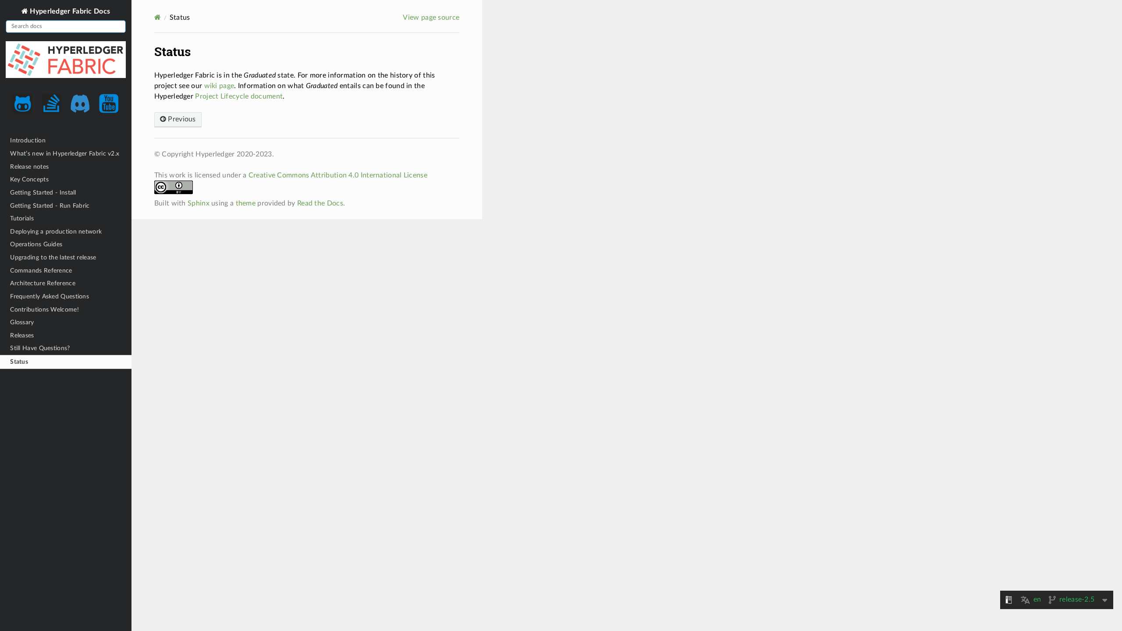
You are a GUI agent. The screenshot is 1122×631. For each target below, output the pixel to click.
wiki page (219, 85)
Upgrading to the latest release (53, 257)
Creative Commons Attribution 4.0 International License (338, 175)
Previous (181, 119)
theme (246, 203)
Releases (22, 335)
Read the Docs (320, 203)
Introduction (28, 140)
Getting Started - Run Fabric (49, 205)
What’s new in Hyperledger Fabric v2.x (64, 153)
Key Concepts (29, 179)
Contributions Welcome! (44, 309)
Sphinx (198, 203)
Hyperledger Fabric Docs (69, 11)
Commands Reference (41, 270)
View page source (431, 17)
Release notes (29, 166)
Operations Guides (36, 244)
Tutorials (22, 218)
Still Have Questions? (40, 348)
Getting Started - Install (43, 192)
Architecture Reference (42, 283)
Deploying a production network (56, 231)
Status (19, 361)
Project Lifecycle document (239, 96)
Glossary (22, 322)
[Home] (157, 17)
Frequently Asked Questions (49, 296)
